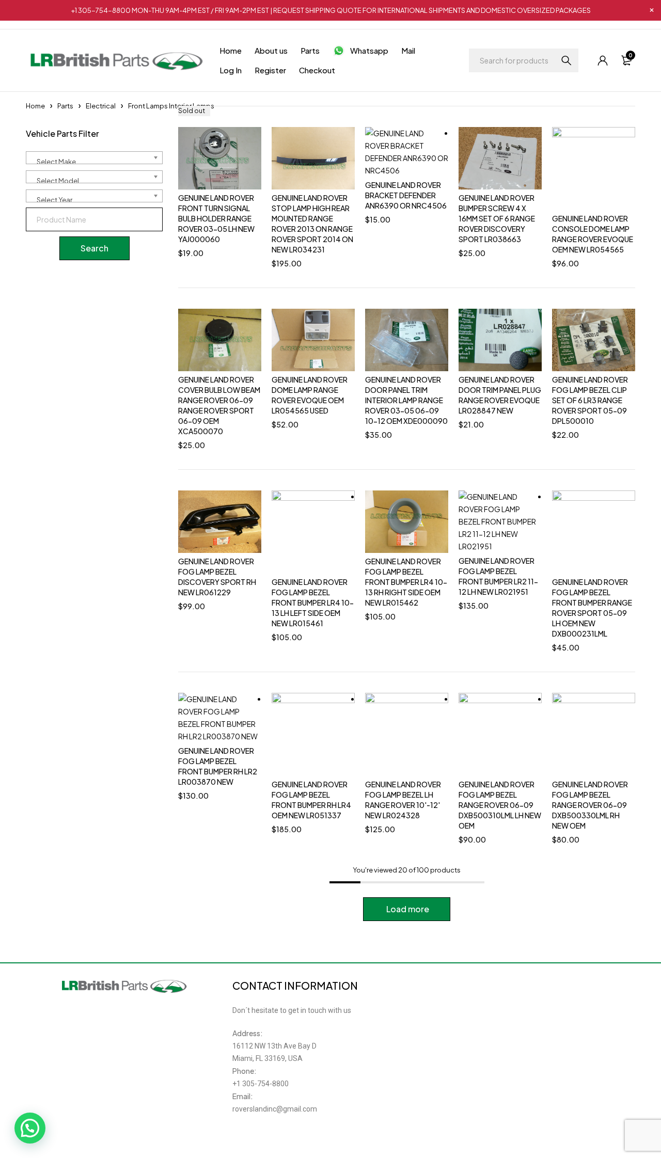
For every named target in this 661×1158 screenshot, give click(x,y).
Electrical (101, 106)
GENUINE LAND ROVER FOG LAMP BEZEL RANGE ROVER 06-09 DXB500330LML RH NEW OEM (590, 805)
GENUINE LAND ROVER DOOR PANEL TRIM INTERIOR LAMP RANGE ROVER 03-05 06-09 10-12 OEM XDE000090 (406, 400)
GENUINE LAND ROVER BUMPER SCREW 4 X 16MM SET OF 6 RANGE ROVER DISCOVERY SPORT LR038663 (497, 218)
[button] (29, 1128)
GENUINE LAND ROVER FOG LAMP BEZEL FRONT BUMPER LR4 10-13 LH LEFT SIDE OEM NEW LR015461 (313, 602)
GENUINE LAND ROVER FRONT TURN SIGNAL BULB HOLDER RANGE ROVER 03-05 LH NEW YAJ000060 (216, 218)
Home (35, 106)
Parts (65, 106)
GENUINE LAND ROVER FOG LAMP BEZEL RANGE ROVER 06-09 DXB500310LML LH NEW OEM (500, 805)
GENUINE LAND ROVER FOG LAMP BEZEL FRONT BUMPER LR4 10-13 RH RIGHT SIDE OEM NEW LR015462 (406, 582)
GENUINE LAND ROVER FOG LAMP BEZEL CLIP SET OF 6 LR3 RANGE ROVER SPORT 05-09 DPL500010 (590, 400)
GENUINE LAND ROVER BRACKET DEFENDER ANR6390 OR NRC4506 (406, 195)
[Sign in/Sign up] (602, 60)
